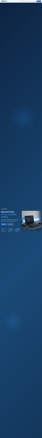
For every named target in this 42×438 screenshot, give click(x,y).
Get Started (38, 1)
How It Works (29, 1)
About (26, 1)
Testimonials (33, 1)
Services (23, 1)
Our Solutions (10, 224)
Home (20, 1)
